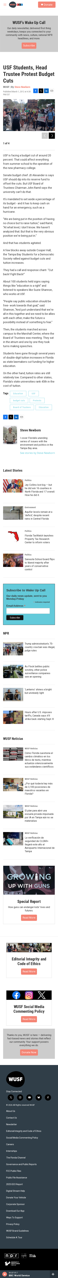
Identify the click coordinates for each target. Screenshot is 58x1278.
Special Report (29, 901)
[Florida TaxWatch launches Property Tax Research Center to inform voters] (13, 536)
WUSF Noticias (31, 748)
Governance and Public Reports (21, 1164)
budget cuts (19, 400)
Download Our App (15, 1211)
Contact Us (11, 1118)
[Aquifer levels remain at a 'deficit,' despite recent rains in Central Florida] (13, 513)
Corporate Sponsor (15, 1204)
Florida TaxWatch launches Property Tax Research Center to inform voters (39, 539)
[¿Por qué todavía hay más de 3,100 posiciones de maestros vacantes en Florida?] (13, 784)
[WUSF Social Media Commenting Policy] (29, 995)
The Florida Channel (16, 1158)
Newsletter (11, 1124)
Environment (30, 507)
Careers (10, 1144)
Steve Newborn (22, 86)
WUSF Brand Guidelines (17, 1231)
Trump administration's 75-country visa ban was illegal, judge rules (40, 647)
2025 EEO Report (14, 1184)
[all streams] (54, 1274)
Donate (48, 4)
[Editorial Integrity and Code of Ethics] (29, 947)
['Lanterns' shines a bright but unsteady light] (13, 694)
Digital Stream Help (15, 1191)
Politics (28, 480)
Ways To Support (14, 1217)
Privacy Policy (12, 1224)
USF (34, 393)
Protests (37, 400)
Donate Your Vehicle (16, 1197)
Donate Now (29, 1052)
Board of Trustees (22, 407)
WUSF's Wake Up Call (29, 22)
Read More (29, 917)
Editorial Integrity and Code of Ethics (29, 961)
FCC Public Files (13, 1171)
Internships (11, 1151)
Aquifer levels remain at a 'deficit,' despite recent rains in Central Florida (38, 515)
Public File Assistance (16, 1178)
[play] (5, 1274)
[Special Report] (29, 880)
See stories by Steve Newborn (37, 453)
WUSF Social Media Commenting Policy (29, 1009)
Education (18, 393)
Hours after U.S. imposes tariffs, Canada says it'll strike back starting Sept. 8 (39, 716)
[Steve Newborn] (10, 435)
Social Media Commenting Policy (22, 1138)
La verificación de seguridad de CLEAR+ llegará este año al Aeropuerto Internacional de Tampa (40, 844)
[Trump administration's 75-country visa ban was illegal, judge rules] (13, 648)
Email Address (16, 606)
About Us (10, 1111)
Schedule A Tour (14, 1237)
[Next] (52, 136)
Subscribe (29, 45)
